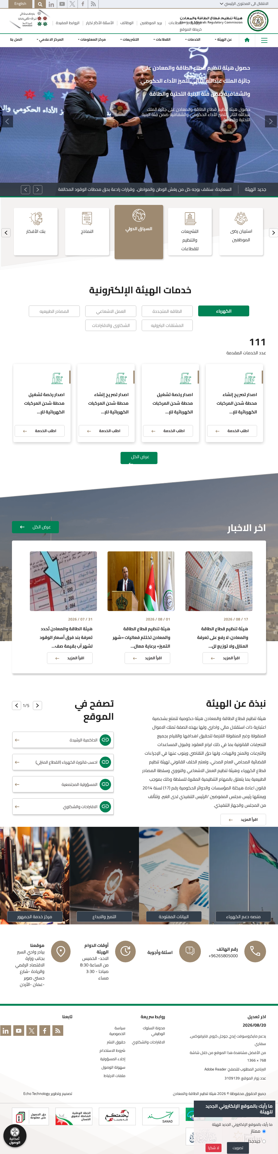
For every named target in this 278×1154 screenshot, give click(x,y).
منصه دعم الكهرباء (243, 916)
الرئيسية (195, 22)
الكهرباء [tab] (224, 311)
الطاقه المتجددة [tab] (167, 311)
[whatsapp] (51, 4)
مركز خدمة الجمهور (34, 916)
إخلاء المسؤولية (112, 1059)
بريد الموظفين (150, 22)
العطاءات (175, 22)
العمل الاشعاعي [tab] (111, 311)
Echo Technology (36, 1093)
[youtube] (62, 4)
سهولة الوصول (113, 1067)
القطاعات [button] (163, 39)
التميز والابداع (104, 916)
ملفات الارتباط (114, 1076)
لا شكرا (213, 1147)
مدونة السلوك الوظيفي (154, 1031)
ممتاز (255, 1131)
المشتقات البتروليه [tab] (167, 325)
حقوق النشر (116, 1042)
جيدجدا (254, 1141)
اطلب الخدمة (238, 430)
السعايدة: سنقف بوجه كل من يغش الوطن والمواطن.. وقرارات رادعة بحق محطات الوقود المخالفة (145, 189)
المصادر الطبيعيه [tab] (54, 311)
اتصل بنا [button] (16, 39)
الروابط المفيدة (67, 22)
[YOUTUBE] (19, 1031)
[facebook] (83, 4)
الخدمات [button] (194, 39)
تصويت (238, 1147)
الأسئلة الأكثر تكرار (99, 22)
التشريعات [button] (131, 39)
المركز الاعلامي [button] (51, 39)
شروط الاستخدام (112, 1050)
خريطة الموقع (191, 29)
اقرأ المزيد (231, 657)
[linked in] (6, 1031)
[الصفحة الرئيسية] (247, 40)
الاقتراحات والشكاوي (148, 1042)
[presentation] (6, 232)
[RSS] (93, 4)
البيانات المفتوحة (174, 916)
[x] (72, 4)
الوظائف (126, 22)
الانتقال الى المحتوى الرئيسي (246, 3)
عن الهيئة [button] (224, 39)
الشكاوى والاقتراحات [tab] (111, 325)
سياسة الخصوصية (117, 1031)
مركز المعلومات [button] (93, 39)
